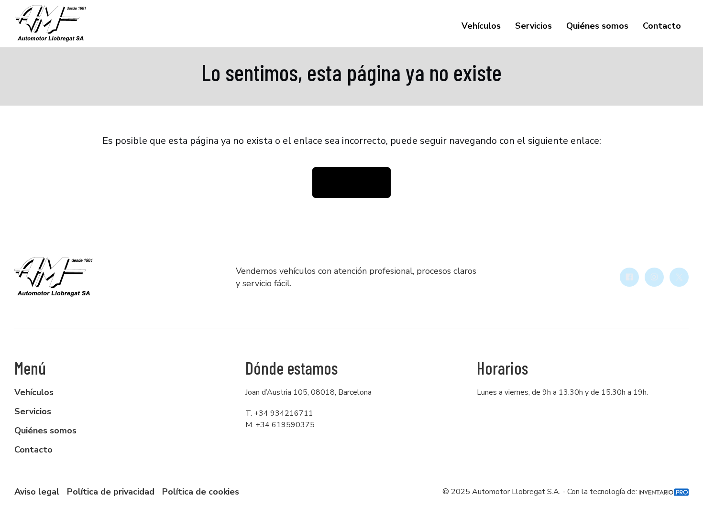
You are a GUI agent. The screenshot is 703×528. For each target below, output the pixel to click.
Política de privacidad (110, 491)
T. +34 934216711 (279, 413)
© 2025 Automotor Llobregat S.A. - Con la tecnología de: (540, 491)
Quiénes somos (597, 26)
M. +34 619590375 (280, 425)
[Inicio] (51, 23)
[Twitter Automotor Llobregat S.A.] (679, 277)
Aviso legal (36, 491)
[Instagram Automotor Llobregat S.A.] (654, 277)
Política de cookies (200, 491)
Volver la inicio (351, 182)
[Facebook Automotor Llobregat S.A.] (629, 277)
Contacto (662, 26)
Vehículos (481, 26)
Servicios (533, 26)
